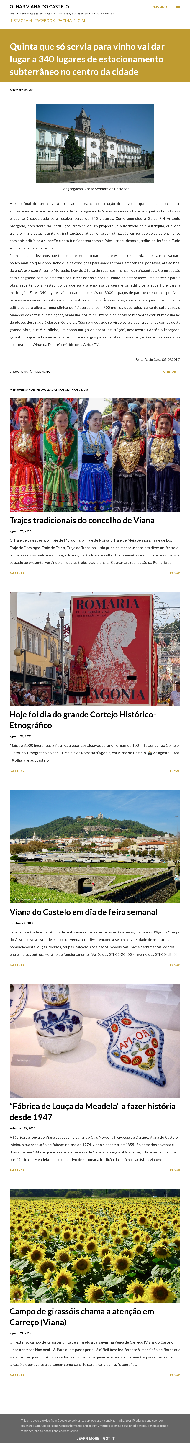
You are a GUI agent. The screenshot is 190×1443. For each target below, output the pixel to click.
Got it (109, 1438)
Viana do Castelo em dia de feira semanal (84, 912)
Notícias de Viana (37, 371)
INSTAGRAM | (22, 20)
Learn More (88, 1438)
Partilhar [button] (168, 371)
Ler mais (174, 573)
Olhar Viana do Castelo (39, 6)
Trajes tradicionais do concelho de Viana (82, 520)
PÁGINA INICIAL (72, 20)
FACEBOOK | (46, 20)
